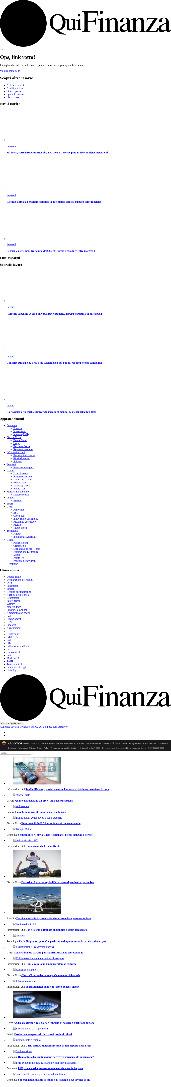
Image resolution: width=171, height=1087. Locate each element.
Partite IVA (19, 488)
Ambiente (18, 509)
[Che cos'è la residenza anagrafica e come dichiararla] (89, 969)
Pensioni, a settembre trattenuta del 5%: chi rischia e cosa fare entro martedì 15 (51, 250)
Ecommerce (13, 597)
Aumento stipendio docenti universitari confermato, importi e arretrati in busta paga (54, 313)
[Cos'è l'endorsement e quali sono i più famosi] (89, 806)
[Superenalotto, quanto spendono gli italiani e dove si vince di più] (89, 1074)
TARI (10, 661)
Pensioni (11, 146)
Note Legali (23, 748)
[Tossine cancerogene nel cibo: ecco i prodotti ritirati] (89, 1028)
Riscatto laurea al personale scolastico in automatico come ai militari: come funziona (54, 201)
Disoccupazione (21, 485)
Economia (12, 425)
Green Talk (19, 515)
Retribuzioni (19, 482)
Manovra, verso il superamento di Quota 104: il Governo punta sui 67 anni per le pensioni (57, 152)
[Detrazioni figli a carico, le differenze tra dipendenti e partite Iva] (89, 864)
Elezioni (17, 500)
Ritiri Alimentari (21, 458)
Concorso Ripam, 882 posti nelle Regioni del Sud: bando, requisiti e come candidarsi (54, 362)
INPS (10, 582)
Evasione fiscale (21, 446)
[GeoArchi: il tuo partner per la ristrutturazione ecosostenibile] (89, 946)
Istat (9, 640)
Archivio (63, 726)
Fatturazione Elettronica (25, 551)
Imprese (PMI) (21, 434)
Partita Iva (18, 557)
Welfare (11, 603)
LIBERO (26, 744)
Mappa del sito (38, 726)
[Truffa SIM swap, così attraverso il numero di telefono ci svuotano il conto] (89, 771)
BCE (9, 631)
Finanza (17, 428)
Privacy (32, 748)
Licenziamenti (14, 618)
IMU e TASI (13, 637)
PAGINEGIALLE (48, 744)
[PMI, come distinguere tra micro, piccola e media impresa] (89, 1062)
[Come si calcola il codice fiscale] (89, 840)
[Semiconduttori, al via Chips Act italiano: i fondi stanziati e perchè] (89, 829)
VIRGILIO (35, 744)
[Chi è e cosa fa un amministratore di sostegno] (89, 958)
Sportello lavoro (15, 94)
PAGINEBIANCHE (93, 744)
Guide (10, 539)
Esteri (10, 503)
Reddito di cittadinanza (19, 591)
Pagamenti (12, 585)
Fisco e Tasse (14, 437)
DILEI (118, 744)
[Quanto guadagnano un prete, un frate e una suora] (89, 795)
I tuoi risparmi (14, 91)
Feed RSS (52, 726)
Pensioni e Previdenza (25, 560)
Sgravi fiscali (13, 600)
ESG (16, 512)
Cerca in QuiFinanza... (12, 723)
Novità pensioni (15, 88)
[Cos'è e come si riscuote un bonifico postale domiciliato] (89, 924)
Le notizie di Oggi (16, 667)
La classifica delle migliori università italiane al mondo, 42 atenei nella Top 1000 (51, 411)
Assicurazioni (20, 542)
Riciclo (17, 524)
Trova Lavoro (20, 473)
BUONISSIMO (151, 744)
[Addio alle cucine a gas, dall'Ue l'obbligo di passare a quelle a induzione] (89, 1005)
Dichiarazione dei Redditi (26, 548)
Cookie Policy (43, 748)
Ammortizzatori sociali (19, 612)
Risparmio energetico (24, 521)
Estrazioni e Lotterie (24, 455)
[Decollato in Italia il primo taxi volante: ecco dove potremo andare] (89, 900)
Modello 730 (13, 658)
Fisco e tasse (13, 97)
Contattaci (25, 726)
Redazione (12, 563)
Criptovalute (19, 545)
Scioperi (17, 461)
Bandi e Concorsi (22, 476)
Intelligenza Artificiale (25, 536)
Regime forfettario (23, 449)
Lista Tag (12, 670)
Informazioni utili (16, 452)
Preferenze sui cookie (60, 748)
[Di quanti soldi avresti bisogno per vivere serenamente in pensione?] (89, 1051)
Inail (9, 655)
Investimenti (19, 431)
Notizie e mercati (16, 85)
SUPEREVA (163, 744)
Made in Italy (14, 606)
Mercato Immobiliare (18, 491)
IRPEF (10, 621)
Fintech (17, 533)
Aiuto (73, 748)
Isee (9, 649)
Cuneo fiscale (14, 652)
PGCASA (80, 744)
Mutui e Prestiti (21, 494)
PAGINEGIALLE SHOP (65, 744)
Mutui (16, 554)
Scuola (10, 588)
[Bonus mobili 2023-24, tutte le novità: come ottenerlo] (89, 817)
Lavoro (10, 307)
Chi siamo (12, 748)
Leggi (16, 443)
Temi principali (15, 664)
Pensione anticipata (23, 467)
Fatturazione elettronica (19, 646)
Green (10, 506)
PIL (9, 643)
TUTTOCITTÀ (108, 744)
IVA (9, 615)
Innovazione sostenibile (25, 518)
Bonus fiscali (20, 440)
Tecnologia (12, 530)
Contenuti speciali (9, 726)
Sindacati (11, 624)
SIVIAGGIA (126, 744)
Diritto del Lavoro (22, 479)
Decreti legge (14, 576)
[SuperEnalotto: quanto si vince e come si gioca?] (89, 981)
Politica (11, 497)
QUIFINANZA (138, 744)
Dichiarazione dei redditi (20, 579)
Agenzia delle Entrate (18, 594)
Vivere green (20, 527)
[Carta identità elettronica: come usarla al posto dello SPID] (89, 1039)
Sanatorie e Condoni (17, 609)
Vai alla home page (10, 70)
